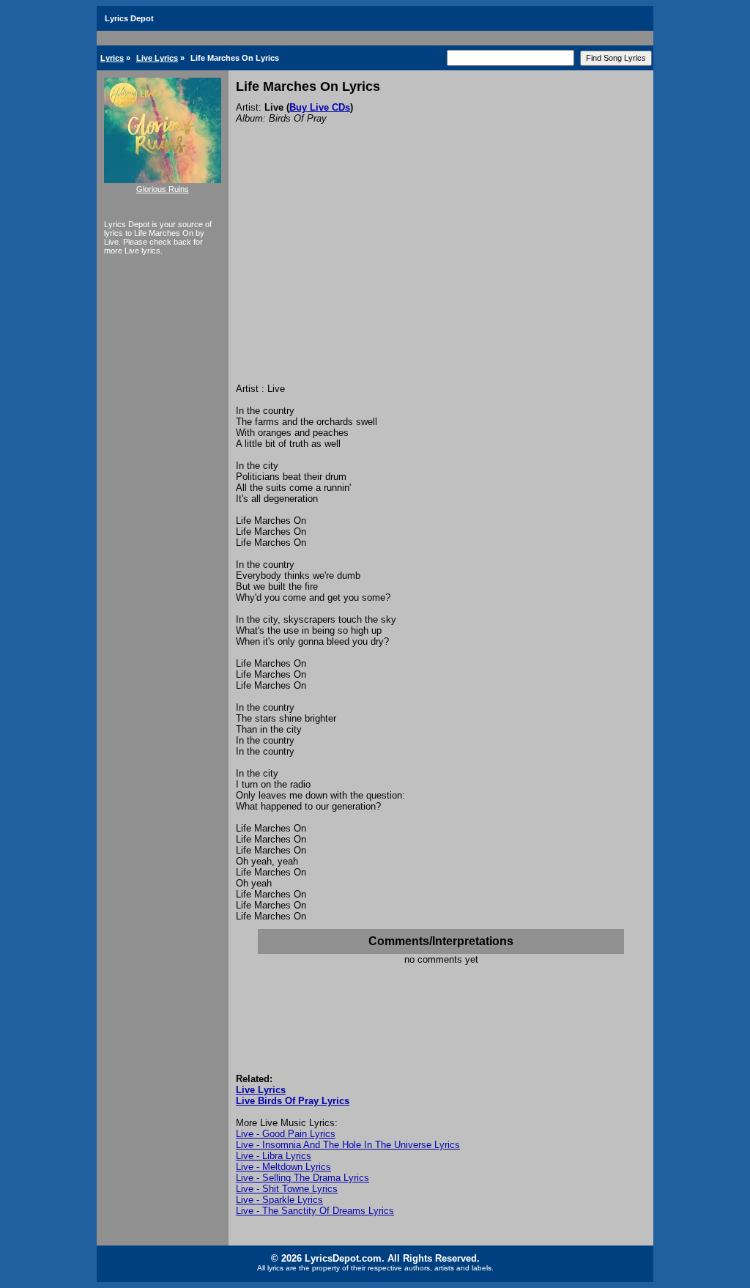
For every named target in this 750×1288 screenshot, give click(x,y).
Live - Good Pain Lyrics (285, 1133)
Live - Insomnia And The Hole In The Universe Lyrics (348, 1144)
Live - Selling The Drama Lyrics (302, 1177)
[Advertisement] (441, 273)
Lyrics (112, 57)
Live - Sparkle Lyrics (279, 1199)
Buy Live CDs (319, 107)
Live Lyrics (157, 57)
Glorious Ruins (162, 189)
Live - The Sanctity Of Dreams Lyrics (315, 1210)
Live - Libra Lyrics (273, 1155)
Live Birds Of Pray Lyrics (292, 1100)
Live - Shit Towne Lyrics (287, 1188)
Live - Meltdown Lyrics (283, 1166)
